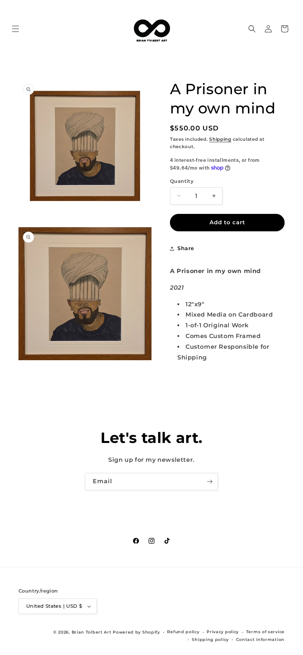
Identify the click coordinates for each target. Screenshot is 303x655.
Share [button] (185, 248)
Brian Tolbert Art (92, 632)
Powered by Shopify (136, 632)
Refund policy (183, 631)
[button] (15, 29)
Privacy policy (223, 631)
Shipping (220, 139)
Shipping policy (210, 639)
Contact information (260, 639)
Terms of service (265, 631)
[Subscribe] (209, 481)
